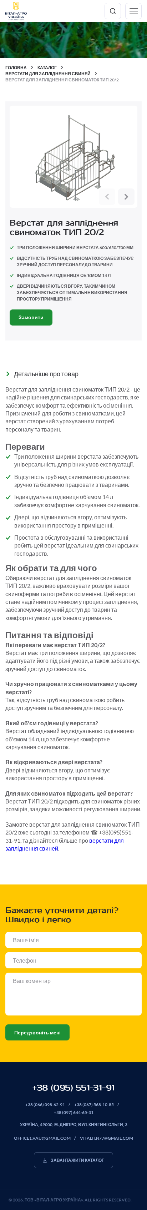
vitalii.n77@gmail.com (106, 1138)
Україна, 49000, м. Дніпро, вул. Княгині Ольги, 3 (73, 1124)
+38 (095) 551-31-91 (73, 1088)
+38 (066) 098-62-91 (45, 1104)
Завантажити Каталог (77, 1160)
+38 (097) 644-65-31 (73, 1112)
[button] (107, 196)
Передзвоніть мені (37, 1032)
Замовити (31, 317)
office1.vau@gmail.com (42, 1138)
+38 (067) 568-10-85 (94, 1104)
